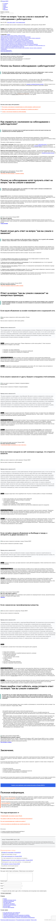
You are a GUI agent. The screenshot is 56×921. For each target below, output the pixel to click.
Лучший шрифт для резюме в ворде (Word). (11, 815)
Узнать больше (4, 223)
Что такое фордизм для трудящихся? (11, 912)
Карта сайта (34, 919)
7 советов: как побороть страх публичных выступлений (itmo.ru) (13, 831)
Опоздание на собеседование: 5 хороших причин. (12, 173)
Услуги (5, 4)
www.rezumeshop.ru (5, 803)
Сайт (2, 888)
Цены (4, 5)
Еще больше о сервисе (6, 742)
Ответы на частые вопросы (9, 904)
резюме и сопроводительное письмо (35, 84)
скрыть (8, 34)
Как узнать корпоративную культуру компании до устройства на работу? (20, 109)
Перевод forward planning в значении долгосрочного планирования (19, 917)
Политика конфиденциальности (8, 919)
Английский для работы (9, 903)
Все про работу (6, 906)
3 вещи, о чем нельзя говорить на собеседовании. (14, 111)
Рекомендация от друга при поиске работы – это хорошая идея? (16, 862)
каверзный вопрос (42, 144)
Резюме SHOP (15, 94)
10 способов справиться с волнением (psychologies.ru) (11, 832)
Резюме (5, 898)
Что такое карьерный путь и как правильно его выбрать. (14, 858)
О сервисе (5, 3)
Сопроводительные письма (9, 900)
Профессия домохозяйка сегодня (8, 854)
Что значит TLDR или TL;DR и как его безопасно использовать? (17, 818)
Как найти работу (11, 22)
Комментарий (4, 881)
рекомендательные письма (48, 153)
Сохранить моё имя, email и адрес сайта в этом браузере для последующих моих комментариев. (24, 890)
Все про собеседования (8, 907)
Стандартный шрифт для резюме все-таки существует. (13, 444)
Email (2, 885)
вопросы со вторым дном (23, 93)
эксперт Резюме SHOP (10, 798)
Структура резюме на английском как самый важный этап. (15, 824)
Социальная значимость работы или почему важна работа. (17, 916)
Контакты (5, 9)
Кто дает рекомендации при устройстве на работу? (13, 821)
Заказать (3, 597)
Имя (2, 883)
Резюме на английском (8, 901)
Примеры (5, 7)
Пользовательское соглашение (23, 919)
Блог (4, 8)
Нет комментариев (20, 22)
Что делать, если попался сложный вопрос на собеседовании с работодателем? (21, 106)
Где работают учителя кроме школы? (9, 865)
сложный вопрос (38, 145)
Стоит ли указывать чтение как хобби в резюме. (12, 285)
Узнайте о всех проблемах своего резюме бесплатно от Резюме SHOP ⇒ (28, 785)
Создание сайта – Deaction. (49, 919)
